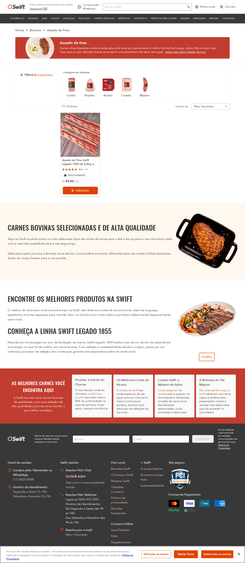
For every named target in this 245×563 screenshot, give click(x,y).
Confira (207, 357)
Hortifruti (140, 18)
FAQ (114, 536)
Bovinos (33, 18)
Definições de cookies (156, 554)
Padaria (184, 18)
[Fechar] (239, 554)
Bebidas (214, 18)
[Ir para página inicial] (16, 7)
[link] (39, 9)
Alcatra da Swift (128, 390)
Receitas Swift (120, 469)
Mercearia (199, 18)
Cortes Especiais (104, 18)
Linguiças (69, 18)
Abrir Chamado (76, 535)
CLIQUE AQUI (76, 476)
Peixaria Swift (120, 481)
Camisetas (228, 18)
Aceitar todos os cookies (217, 554)
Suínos (55, 18)
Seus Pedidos (120, 530)
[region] (122, 554)
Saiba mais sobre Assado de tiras (185, 52)
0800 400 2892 (88, 499)
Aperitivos (124, 18)
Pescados (84, 18)
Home (19, 30)
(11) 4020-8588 (23, 479)
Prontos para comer (164, 18)
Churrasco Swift (122, 475)
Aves (44, 18)
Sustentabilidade (152, 486)
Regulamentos (121, 542)
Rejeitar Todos (186, 554)
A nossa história (152, 469)
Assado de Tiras (58, 30)
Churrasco (17, 18)
